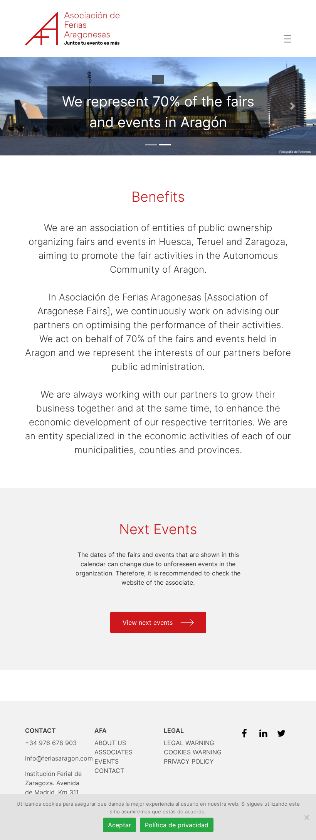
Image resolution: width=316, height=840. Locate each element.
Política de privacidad (176, 825)
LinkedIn (262, 731)
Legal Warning (189, 743)
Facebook (244, 731)
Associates (113, 752)
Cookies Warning (193, 752)
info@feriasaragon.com (59, 758)
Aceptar (119, 825)
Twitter (280, 731)
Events (106, 761)
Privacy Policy (189, 761)
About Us (110, 743)
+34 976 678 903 (51, 743)
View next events (149, 622)
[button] (287, 39)
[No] (306, 817)
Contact (109, 770)
